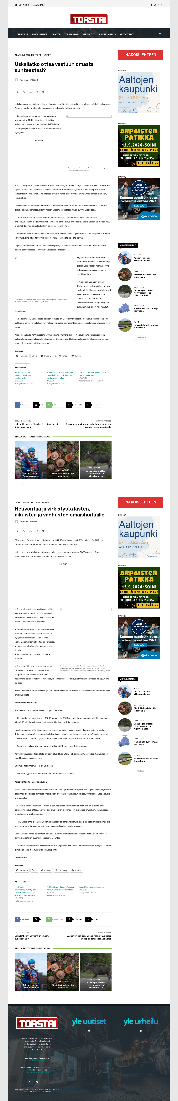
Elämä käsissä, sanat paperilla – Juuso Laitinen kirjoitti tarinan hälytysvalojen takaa (60, 375)
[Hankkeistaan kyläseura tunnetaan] (125, 325)
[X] (161, 5)
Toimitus (24, 80)
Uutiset (46, 55)
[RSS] (158, 5)
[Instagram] (155, 5)
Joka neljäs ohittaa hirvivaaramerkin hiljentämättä (96, 473)
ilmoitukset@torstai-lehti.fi (37, 1072)
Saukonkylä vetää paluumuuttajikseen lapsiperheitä (23, 375)
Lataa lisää (140, 337)
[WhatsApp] (30, 92)
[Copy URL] (36, 92)
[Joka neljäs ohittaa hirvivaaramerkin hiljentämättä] (96, 460)
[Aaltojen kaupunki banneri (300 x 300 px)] (139, 112)
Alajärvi (20, 55)
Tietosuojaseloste (37, 1060)
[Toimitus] (17, 80)
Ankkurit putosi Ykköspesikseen (30, 474)
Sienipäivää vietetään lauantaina (63, 474)
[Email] (43, 92)
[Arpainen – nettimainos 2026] (139, 166)
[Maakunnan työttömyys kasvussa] (125, 308)
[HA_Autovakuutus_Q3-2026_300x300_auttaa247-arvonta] (139, 219)
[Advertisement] (63, 195)
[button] (160, 34)
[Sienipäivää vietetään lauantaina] (63, 460)
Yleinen (137, 322)
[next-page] (21, 484)
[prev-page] (16, 484)
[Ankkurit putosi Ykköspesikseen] (31, 460)
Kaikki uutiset (33, 55)
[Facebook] (151, 5)
